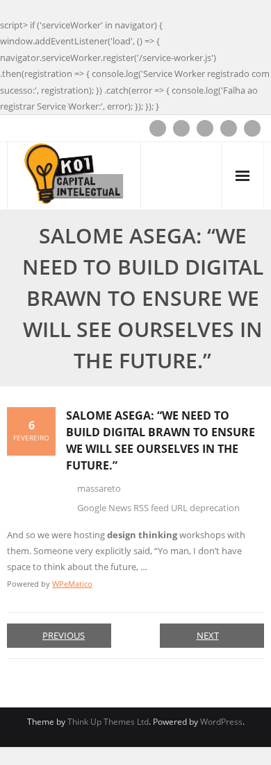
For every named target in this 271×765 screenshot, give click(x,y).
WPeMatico (72, 583)
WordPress (221, 722)
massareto (99, 488)
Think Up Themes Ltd (108, 722)
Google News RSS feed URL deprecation (158, 507)
